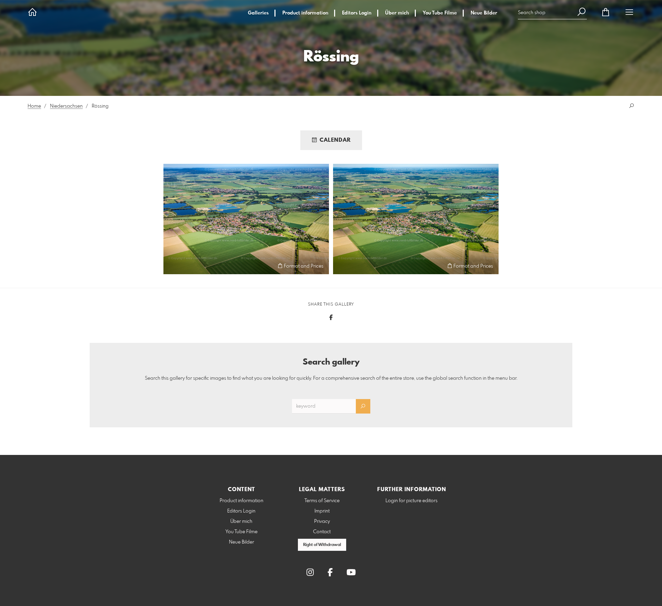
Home (34, 106)
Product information (305, 13)
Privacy (322, 521)
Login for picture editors (411, 500)
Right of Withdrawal (322, 545)
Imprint (322, 511)
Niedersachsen (66, 106)
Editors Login (356, 13)
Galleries (258, 13)
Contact (322, 531)
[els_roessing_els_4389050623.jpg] (416, 219)
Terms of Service (322, 500)
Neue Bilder (484, 13)
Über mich (397, 13)
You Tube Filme (440, 13)
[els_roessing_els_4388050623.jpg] (246, 219)
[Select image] (172, 265)
